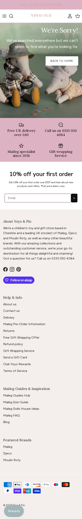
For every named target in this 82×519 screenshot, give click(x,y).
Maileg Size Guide (15, 402)
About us (10, 304)
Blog (6, 422)
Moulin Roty (11, 460)
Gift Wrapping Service (18, 351)
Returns (9, 331)
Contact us (11, 311)
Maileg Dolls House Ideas (21, 409)
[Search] (13, 16)
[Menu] (4, 16)
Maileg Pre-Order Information (24, 324)
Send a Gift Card (15, 357)
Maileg (7, 447)
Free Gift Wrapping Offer (21, 337)
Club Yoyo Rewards (17, 364)
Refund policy (13, 344)
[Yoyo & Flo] (41, 16)
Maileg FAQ (11, 415)
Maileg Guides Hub (16, 395)
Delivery (8, 317)
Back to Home (62, 61)
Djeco (7, 453)
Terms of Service (15, 371)
